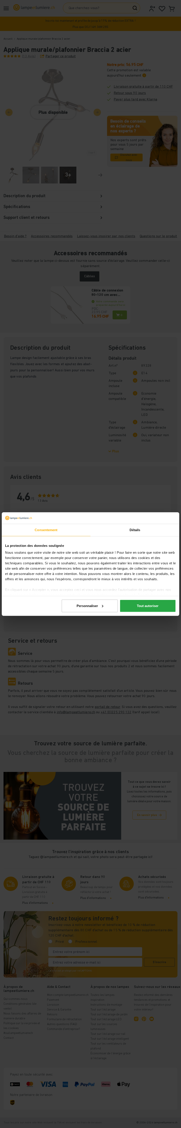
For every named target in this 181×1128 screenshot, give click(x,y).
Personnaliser (87, 606)
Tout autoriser (147, 606)
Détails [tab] (135, 530)
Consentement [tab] (46, 530)
